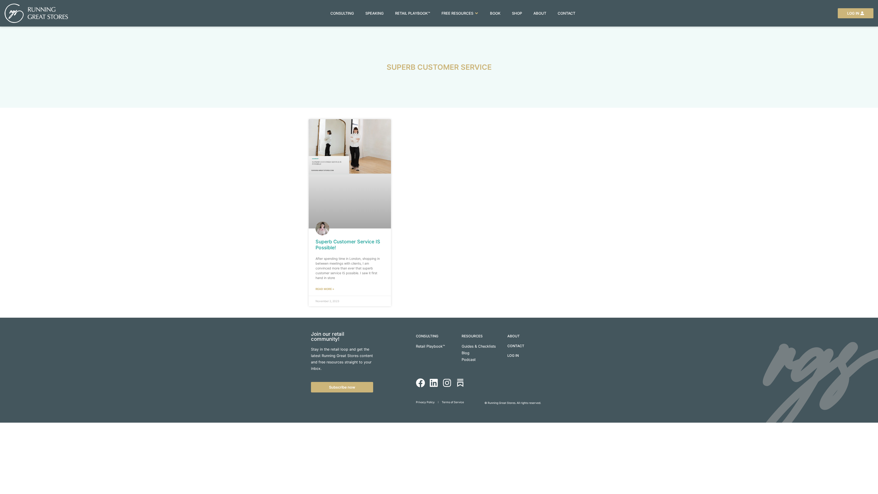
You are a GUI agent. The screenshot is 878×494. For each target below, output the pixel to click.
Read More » (325, 289)
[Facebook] (420, 382)
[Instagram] (447, 382)
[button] (460, 13)
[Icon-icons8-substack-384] (460, 382)
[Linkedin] (433, 382)
